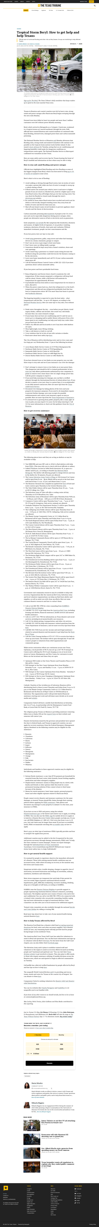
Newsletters (83, 1)
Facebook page (53, 983)
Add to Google (55, 254)
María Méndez (23, 44)
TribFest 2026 (70, 10)
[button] (49, 103)
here (50, 375)
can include (40, 263)
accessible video (58, 864)
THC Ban (51, 10)
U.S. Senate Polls (60, 10)
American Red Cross (60, 650)
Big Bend (44, 10)
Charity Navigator (48, 1028)
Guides (16, 1)
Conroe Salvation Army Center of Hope (42, 517)
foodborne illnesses (35, 333)
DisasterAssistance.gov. (32, 854)
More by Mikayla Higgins (44, 1190)
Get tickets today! (45, 1071)
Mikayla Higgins (35, 44)
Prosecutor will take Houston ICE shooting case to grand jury (54, 1214)
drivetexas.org (30, 208)
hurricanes (27, 1154)
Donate (91, 1)
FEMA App (49, 856)
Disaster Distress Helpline (46, 929)
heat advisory (34, 157)
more (30, 871)
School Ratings (35, 10)
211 (30, 657)
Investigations (8, 1)
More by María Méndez (38, 1175)
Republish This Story (74, 44)
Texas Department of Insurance (63, 437)
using (32, 278)
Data (33, 1)
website (34, 738)
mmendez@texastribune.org (40, 1166)
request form (51, 754)
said (54, 150)
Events (28, 1)
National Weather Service (33, 342)
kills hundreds (49, 224)
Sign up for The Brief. (53, 104)
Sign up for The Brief (31, 110)
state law (28, 411)
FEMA (31, 506)
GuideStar (61, 1028)
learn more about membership (44, 1106)
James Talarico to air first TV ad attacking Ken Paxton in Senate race (58, 1200)
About (22, 1)
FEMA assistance (49, 842)
